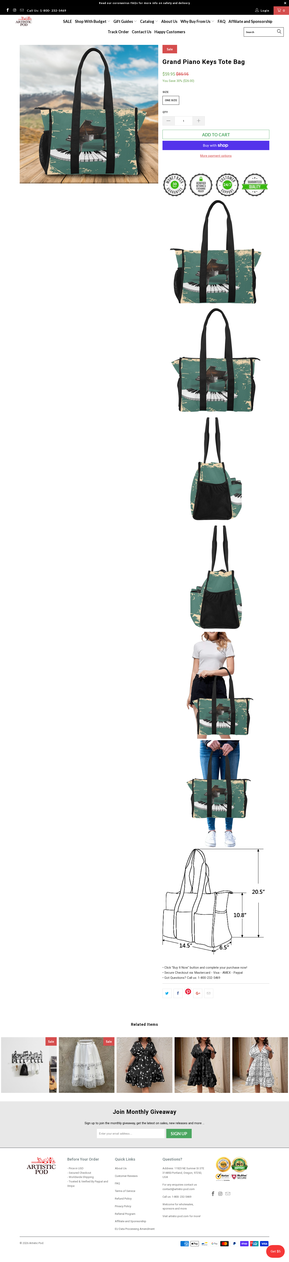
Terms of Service (125, 1191)
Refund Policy (123, 1198)
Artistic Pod (36, 1243)
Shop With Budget (91, 21)
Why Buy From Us (195, 21)
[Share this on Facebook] (178, 993)
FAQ (222, 21)
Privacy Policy (123, 1206)
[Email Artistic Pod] (21, 10)
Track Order (118, 31)
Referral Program (125, 1213)
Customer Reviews (126, 1176)
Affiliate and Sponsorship (250, 21)
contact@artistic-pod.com (178, 1189)
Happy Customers (169, 31)
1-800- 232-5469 (181, 1196)
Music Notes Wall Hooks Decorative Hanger (29, 1065)
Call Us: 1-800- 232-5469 (46, 10)
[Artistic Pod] (23, 21)
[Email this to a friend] (208, 993)
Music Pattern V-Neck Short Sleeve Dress (202, 1065)
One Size (171, 100)
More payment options (216, 156)
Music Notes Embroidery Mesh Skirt (86, 1065)
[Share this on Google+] (197, 993)
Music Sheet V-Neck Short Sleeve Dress (260, 1065)
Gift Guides (123, 21)
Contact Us (141, 31)
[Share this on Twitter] (167, 993)
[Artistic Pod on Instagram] (14, 10)
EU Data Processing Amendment (135, 1228)
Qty (165, 112)
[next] (150, 114)
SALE (67, 21)
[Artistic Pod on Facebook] (7, 10)
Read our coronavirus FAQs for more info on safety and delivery (144, 3)
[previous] (27, 114)
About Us (169, 21)
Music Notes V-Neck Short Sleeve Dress (144, 1065)
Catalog (147, 21)
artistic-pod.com (178, 1216)
